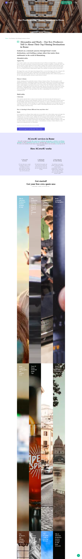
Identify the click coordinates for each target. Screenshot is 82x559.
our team (57, 143)
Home (6, 38)
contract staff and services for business (56, 142)
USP (40, 16)
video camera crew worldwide (38, 141)
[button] (31, 129)
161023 (36, 16)
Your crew (45, 16)
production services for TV (33, 142)
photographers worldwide (52, 141)
